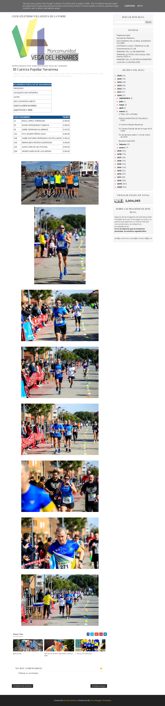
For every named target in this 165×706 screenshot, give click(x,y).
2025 (119, 79)
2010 (119, 180)
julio (121, 101)
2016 (119, 161)
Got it (140, 6)
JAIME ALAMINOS (78, 74)
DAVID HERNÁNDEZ (36, 74)
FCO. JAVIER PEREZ (52, 74)
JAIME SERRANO (92, 74)
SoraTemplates (70, 700)
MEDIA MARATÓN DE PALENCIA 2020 (133, 119)
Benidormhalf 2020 (127, 141)
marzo (122, 111)
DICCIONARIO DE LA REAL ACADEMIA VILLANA (134, 42)
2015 (119, 164)
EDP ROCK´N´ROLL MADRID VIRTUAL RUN (58, 655)
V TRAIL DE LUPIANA (83, 653)
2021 (119, 92)
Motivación (17, 653)
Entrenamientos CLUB (126, 49)
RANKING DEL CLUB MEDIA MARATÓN (134, 59)
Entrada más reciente (22, 686)
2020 (119, 95)
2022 (119, 89)
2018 (119, 154)
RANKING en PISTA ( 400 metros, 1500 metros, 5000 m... (133, 55)
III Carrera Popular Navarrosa (131, 125)
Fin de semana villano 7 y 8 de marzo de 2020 (134, 136)
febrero (123, 144)
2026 (119, 76)
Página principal (123, 35)
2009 (119, 184)
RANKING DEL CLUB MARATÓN (131, 52)
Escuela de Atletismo (126, 38)
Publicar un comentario (28, 673)
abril (121, 108)
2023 (119, 85)
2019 (119, 151)
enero (122, 148)
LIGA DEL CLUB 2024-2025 (128, 62)
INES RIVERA (66, 74)
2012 (119, 174)
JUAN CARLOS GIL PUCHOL (31, 76)
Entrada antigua (98, 686)
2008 (119, 187)
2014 (119, 167)
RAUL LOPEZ (48, 76)
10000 (24, 74)
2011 (119, 177)
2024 (119, 82)
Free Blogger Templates (101, 700)
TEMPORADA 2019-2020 (63, 76)
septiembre (124, 98)
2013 (119, 171)
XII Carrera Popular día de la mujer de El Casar (135, 130)
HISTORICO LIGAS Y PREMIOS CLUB (133, 46)
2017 (119, 157)
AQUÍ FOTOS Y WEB (23, 110)
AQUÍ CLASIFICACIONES (25, 106)
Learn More (130, 6)
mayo (122, 105)
